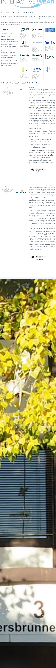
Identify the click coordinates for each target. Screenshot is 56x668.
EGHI (7, 88)
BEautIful (7, 186)
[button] (54, 4)
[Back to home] (27, 4)
